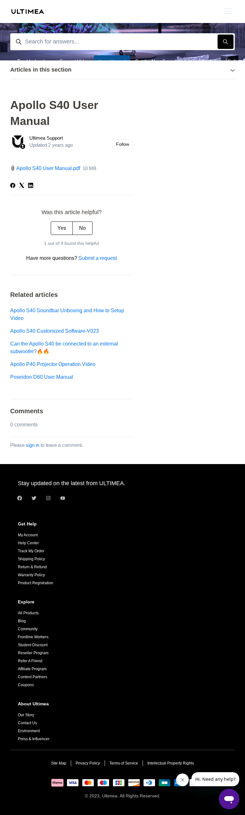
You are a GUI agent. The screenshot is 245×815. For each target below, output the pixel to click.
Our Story (26, 715)
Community (28, 629)
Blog (22, 621)
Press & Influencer (33, 739)
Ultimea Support (46, 138)
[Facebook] (12, 186)
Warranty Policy (31, 575)
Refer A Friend (30, 661)
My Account (28, 535)
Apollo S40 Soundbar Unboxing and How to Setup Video (67, 314)
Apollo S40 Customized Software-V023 (54, 331)
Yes (61, 228)
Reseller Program (33, 653)
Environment (29, 731)
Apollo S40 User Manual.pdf (48, 168)
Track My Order (31, 551)
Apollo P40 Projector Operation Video (52, 364)
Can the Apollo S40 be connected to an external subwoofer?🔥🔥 (64, 347)
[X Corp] (21, 186)
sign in (32, 445)
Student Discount (33, 645)
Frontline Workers (33, 637)
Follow (122, 144)
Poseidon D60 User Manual (41, 377)
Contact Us (27, 723)
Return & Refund (32, 567)
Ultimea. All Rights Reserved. (131, 795)
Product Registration (35, 583)
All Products (28, 613)
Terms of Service (123, 763)
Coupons (26, 685)
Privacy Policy (88, 763)
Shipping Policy (31, 559)
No (82, 228)
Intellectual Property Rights (170, 763)
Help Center (28, 543)
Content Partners (32, 677)
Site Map (58, 763)
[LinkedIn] (30, 186)
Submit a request (97, 258)
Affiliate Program (32, 669)
